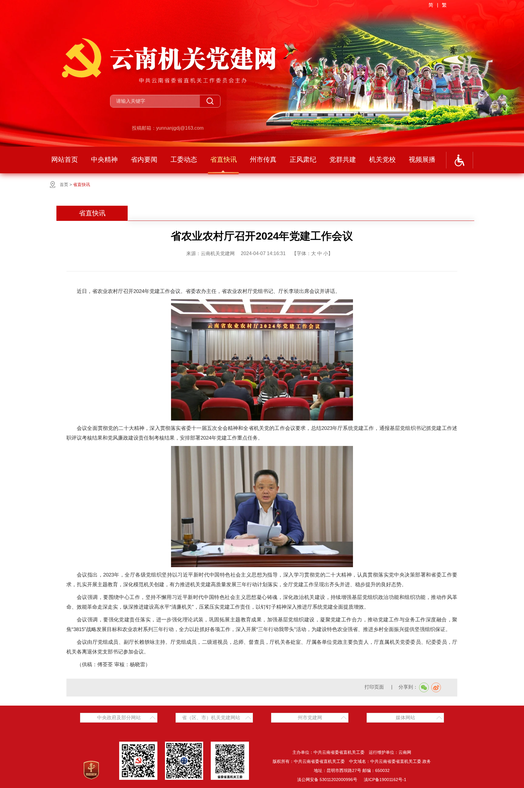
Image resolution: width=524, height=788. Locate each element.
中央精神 (104, 159)
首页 (64, 184)
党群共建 (342, 159)
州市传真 (263, 159)
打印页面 (374, 687)
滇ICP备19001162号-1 (385, 779)
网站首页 (64, 159)
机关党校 (382, 159)
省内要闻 (144, 159)
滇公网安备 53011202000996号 (327, 779)
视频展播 (422, 159)
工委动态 (183, 159)
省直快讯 (223, 159)
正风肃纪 (303, 159)
